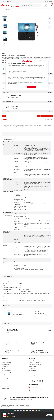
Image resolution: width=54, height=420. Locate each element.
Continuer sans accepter (43, 60)
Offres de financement (33, 366)
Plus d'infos (9, 332)
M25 (8, 111)
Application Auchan (6, 388)
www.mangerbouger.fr (24, 406)
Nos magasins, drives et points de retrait (37, 360)
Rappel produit (5, 366)
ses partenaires (14, 65)
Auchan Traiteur (32, 368)
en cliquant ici (11, 403)
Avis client (4, 368)
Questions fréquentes (6, 362)
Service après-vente (6, 364)
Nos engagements (5, 384)
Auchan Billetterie (32, 372)
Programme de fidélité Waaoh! (35, 364)
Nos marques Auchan (6, 383)
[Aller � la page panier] (51, 5)
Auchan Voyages (32, 370)
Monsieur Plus (10, 101)
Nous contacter (5, 360)
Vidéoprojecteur (8, 9)
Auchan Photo (32, 374)
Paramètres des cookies (20, 86)
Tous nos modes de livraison (35, 362)
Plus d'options (14, 98)
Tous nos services (32, 375)
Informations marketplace (7, 372)
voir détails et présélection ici (17, 126)
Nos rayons (4, 374)
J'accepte (31, 86)
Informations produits (6, 370)
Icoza (8, 92)
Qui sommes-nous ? (6, 381)
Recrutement (4, 386)
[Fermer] (1, 415)
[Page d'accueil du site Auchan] (5, 5)
